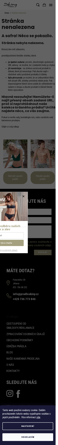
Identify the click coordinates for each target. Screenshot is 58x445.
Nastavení (27, 426)
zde (38, 417)
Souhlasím (27, 437)
